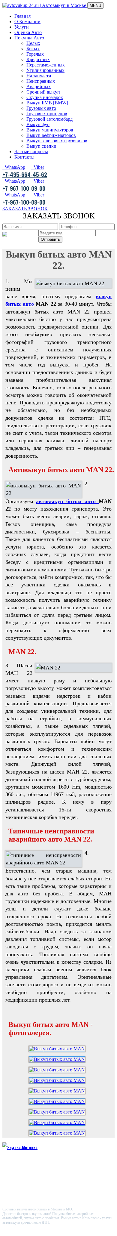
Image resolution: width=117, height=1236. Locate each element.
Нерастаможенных (45, 64)
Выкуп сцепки (41, 146)
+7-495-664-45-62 (24, 174)
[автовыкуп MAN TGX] (58, 1048)
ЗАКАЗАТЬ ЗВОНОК (25, 208)
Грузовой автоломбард (49, 119)
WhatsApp (13, 167)
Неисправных (40, 81)
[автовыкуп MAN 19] (58, 1122)
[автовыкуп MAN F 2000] (58, 1090)
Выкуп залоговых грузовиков (56, 140)
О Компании (27, 21)
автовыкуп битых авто (67, 501)
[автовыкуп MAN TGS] (58, 1059)
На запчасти (38, 75)
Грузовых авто (41, 108)
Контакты (24, 156)
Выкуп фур (38, 124)
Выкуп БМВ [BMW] (47, 102)
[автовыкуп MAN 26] (58, 1111)
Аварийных (38, 86)
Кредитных (38, 59)
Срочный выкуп (43, 91)
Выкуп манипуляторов (49, 129)
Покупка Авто (29, 37)
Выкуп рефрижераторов (51, 135)
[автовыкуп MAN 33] (58, 1101)
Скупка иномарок (44, 97)
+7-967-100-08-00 (23, 202)
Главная (22, 16)
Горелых (35, 54)
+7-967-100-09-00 (23, 188)
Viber (37, 167)
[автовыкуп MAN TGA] (58, 1069)
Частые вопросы (31, 151)
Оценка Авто (28, 32)
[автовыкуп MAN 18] (58, 1133)
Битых (33, 48)
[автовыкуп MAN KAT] (58, 1080)
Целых (33, 43)
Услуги (21, 26)
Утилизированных (45, 70)
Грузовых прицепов (46, 113)
